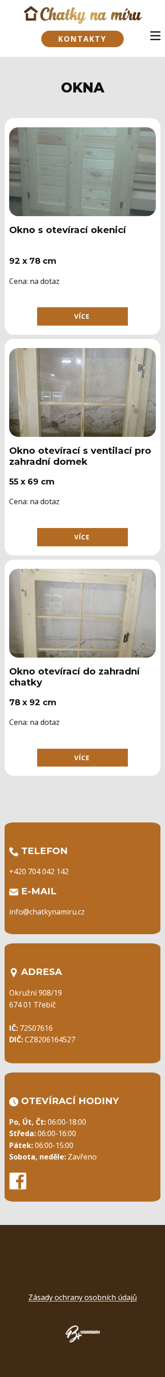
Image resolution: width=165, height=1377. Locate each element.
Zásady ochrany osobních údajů (82, 1297)
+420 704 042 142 (39, 871)
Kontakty (82, 39)
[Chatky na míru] (83, 15)
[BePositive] (83, 1334)
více (82, 316)
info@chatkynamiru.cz (47, 912)
